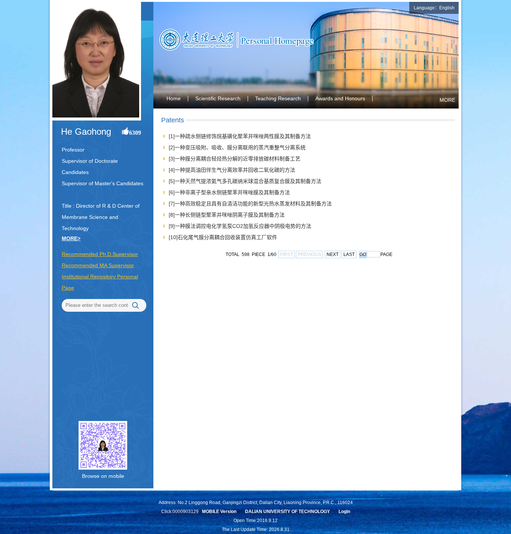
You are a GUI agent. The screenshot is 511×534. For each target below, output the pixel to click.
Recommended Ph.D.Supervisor (100, 254)
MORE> (71, 238)
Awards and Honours (340, 98)
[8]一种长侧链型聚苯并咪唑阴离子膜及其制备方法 (227, 215)
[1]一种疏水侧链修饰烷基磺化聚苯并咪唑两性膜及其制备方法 (240, 136)
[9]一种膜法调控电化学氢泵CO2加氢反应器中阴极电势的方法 (240, 226)
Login (344, 511)
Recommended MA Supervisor (98, 265)
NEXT (333, 254)
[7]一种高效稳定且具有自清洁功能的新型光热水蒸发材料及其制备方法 (250, 204)
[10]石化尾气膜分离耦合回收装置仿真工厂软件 (223, 237)
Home (173, 98)
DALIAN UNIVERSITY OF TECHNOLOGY (287, 511)
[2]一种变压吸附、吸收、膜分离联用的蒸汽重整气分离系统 (237, 147)
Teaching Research (278, 98)
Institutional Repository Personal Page (100, 282)
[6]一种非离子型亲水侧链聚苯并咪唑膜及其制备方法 (229, 192)
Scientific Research (218, 98)
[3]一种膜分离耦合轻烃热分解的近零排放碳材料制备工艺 (234, 159)
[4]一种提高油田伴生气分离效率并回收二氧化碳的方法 (232, 170)
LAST (349, 254)
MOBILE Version (219, 511)
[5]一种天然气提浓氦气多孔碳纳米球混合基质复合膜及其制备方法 (245, 181)
